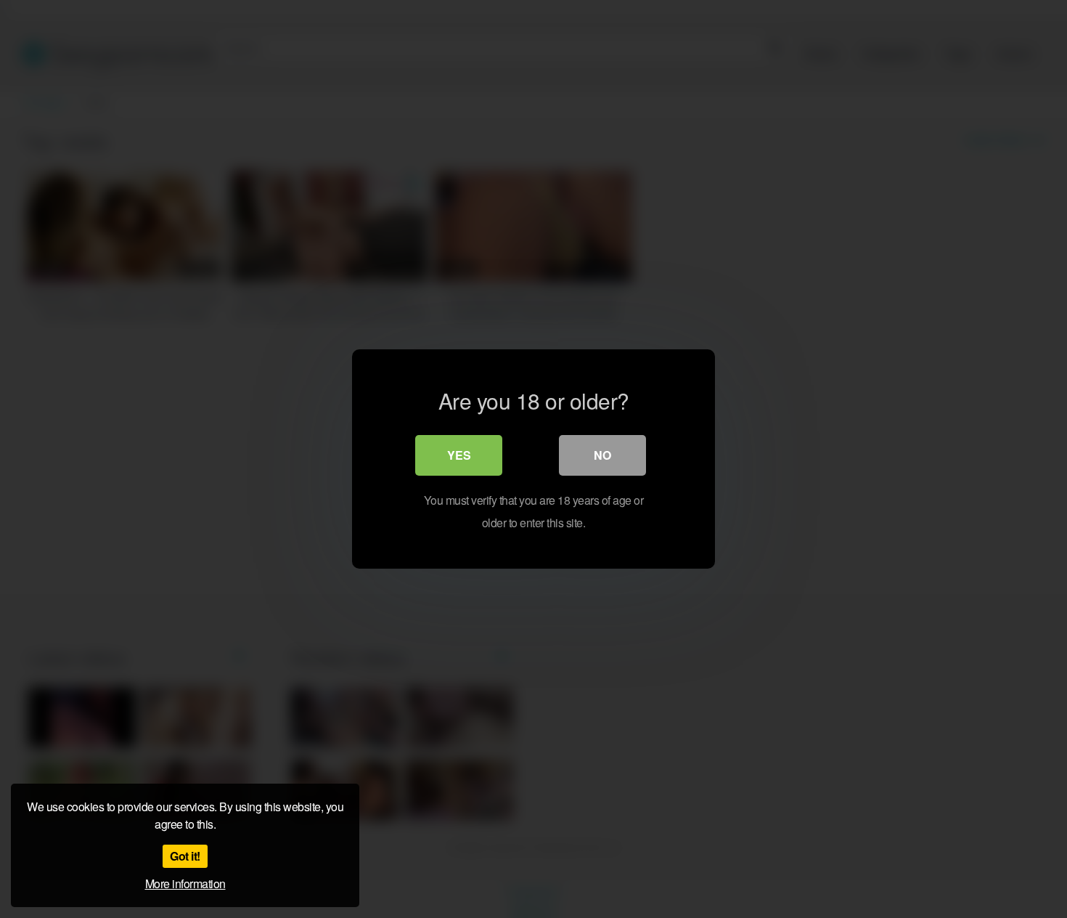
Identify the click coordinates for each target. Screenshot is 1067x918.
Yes (459, 455)
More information (185, 883)
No (602, 455)
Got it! (185, 856)
